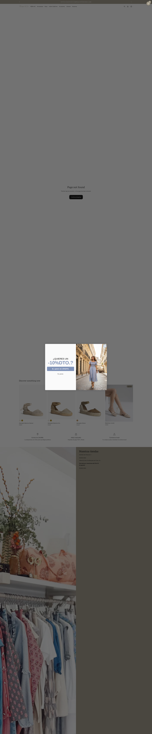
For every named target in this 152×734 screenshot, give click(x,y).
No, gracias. (61, 374)
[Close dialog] (104, 346)
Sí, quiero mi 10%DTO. (60, 369)
